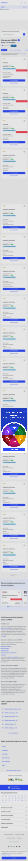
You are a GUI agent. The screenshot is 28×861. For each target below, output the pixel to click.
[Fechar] (25, 409)
